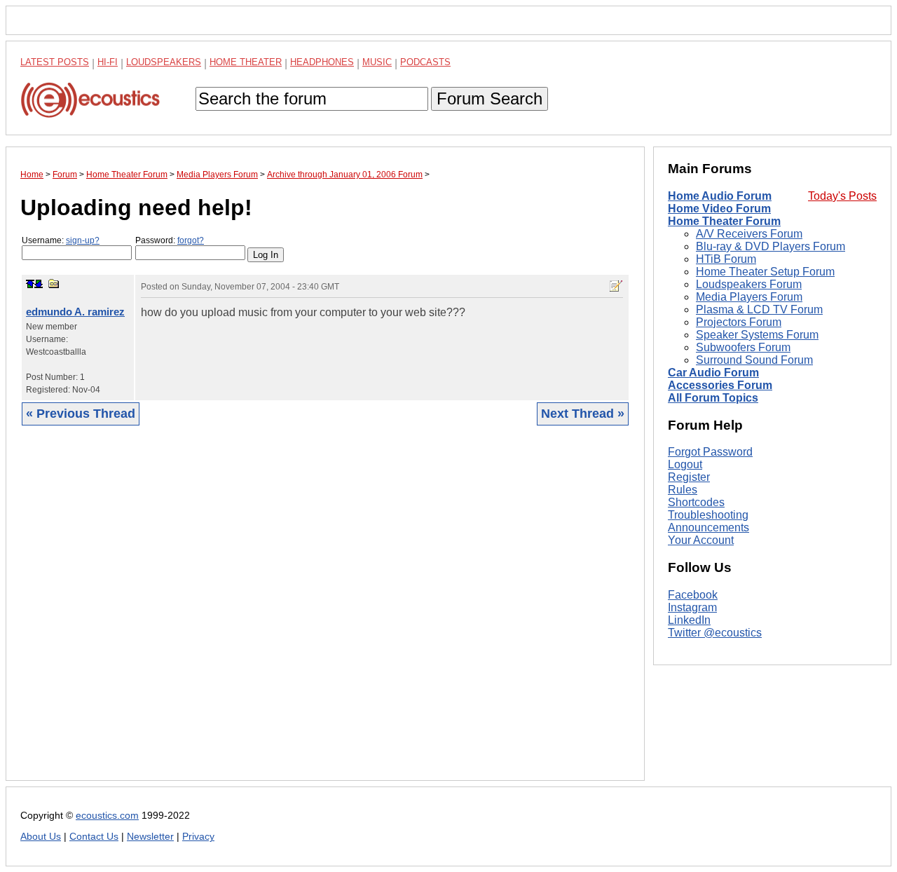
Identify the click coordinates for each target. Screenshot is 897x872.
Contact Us (93, 836)
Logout (685, 464)
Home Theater (246, 62)
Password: (169, 240)
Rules (682, 490)
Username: (61, 240)
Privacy (198, 836)
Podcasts (425, 62)
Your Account (701, 540)
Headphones (322, 62)
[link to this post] (54, 283)
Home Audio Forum (720, 196)
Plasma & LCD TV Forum (759, 309)
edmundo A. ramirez (75, 312)
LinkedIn (689, 620)
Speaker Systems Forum (757, 335)
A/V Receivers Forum (749, 234)
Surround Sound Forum (754, 360)
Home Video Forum (719, 208)
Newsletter (150, 836)
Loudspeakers (163, 62)
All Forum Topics (713, 398)
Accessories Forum (720, 385)
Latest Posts (54, 62)
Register (689, 477)
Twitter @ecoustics (715, 633)
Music (377, 62)
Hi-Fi (107, 62)
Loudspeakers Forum (749, 284)
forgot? (190, 240)
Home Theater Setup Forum (765, 272)
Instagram (692, 607)
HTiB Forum (726, 259)
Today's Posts (842, 196)
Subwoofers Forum (743, 347)
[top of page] (30, 284)
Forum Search (489, 98)
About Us (40, 836)
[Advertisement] (325, 613)
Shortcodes (696, 502)
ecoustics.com (107, 815)
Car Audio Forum (713, 373)
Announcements (708, 527)
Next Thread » (582, 414)
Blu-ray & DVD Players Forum (770, 246)
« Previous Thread (80, 414)
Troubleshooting (708, 515)
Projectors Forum (738, 322)
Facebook (693, 595)
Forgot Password (710, 452)
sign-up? (83, 240)
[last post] (38, 284)
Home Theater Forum (724, 221)
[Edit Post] (616, 286)
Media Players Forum (749, 297)
